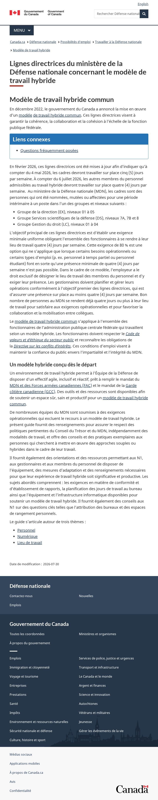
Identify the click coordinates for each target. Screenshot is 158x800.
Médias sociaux (21, 754)
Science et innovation (94, 694)
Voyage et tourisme (24, 676)
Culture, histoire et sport (27, 740)
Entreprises (18, 685)
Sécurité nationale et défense (31, 731)
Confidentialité (20, 791)
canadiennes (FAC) (75, 385)
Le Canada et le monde (95, 676)
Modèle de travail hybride (31, 50)
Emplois (15, 605)
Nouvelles (86, 596)
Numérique (27, 536)
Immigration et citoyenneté (30, 667)
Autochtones (88, 704)
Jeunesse (85, 722)
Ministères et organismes (97, 634)
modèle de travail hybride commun (46, 321)
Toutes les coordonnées (27, 634)
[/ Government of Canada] (37, 12)
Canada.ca (17, 42)
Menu (24, 30)
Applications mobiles (25, 763)
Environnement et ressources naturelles (39, 722)
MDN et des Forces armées (34, 385)
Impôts (15, 713)
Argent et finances (92, 685)
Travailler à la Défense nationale (118, 42)
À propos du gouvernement (30, 643)
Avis (12, 782)
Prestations (18, 694)
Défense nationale (42, 42)
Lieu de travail (29, 542)
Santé (14, 704)
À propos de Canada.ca (26, 772)
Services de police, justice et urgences (106, 658)
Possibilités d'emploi (76, 42)
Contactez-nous (21, 596)
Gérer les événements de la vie (101, 731)
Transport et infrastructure (99, 667)
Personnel (26, 530)
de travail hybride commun (57, 115)
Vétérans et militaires (94, 713)
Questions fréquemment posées (49, 150)
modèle (25, 115)
